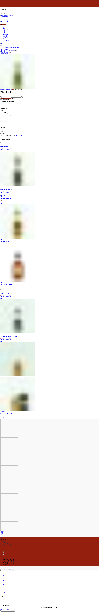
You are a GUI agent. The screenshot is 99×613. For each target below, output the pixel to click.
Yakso (1, 532)
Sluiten (1, 597)
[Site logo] (3, 15)
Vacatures (7, 40)
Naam (1, 129)
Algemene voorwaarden (7, 544)
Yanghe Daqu (2, 531)
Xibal (1, 537)
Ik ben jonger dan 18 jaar (11, 609)
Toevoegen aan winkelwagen (5, 98)
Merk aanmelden (6, 546)
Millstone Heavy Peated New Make (8, 336)
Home (1, 50)
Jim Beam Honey (4, 241)
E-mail (1, 131)
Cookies (4, 541)
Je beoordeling (3, 127)
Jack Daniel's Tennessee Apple (6, 89)
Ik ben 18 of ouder (3, 609)
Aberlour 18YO (4, 146)
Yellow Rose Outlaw (4, 52)
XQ (1, 535)
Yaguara (1, 533)
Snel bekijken (2, 143)
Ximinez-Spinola (3, 536)
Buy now (13, 98)
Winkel (4, 50)
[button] (5, 149)
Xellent (1, 538)
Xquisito (2, 534)
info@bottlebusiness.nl (9, 561)
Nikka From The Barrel (6, 413)
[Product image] (17, 410)
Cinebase (5, 567)
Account (4, 542)
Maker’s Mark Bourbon (6, 293)
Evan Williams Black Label (6, 189)
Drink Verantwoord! (6, 545)
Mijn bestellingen (6, 543)
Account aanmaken (3, 600)
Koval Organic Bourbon (6, 284)
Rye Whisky (26, 135)
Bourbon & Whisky (9, 50)
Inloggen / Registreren (7, 592)
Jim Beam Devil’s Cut (5, 198)
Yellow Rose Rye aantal (6, 96)
